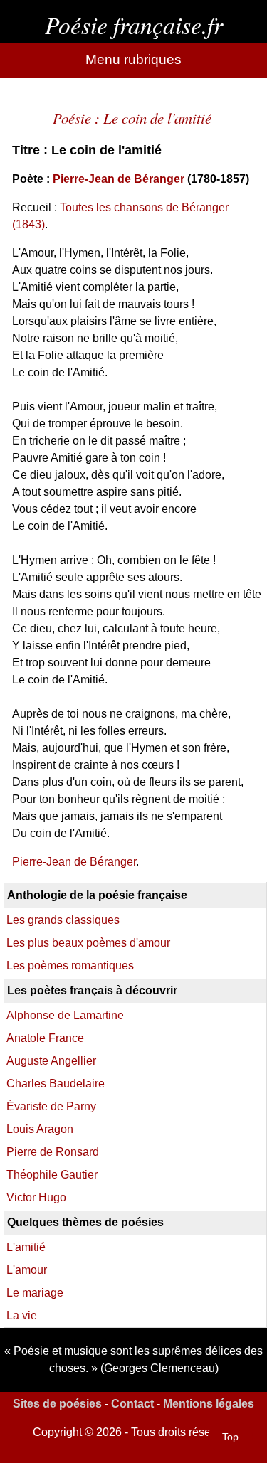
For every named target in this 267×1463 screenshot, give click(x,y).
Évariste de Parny (51, 1106)
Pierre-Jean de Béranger (118, 179)
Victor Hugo (36, 1197)
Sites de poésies (57, 1404)
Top (230, 1436)
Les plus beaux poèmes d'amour (88, 943)
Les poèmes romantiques (70, 965)
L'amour (26, 1270)
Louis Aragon (39, 1129)
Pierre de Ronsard (52, 1152)
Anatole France (45, 1038)
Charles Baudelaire (55, 1084)
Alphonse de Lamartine (65, 1015)
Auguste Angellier (51, 1061)
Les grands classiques (63, 920)
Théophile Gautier (52, 1175)
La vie (21, 1315)
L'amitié (26, 1247)
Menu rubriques (133, 59)
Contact (132, 1404)
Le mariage (34, 1293)
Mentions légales (208, 1404)
